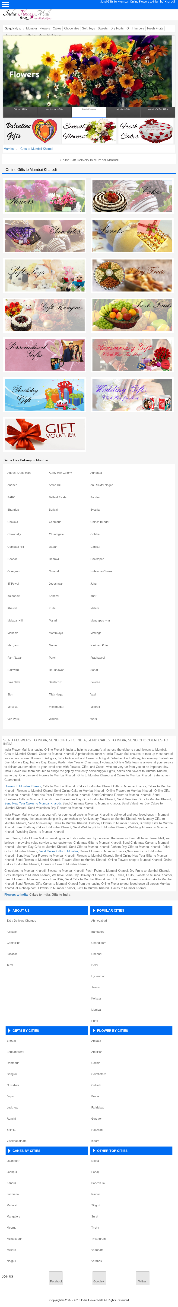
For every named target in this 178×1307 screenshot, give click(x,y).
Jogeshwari (56, 583)
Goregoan (13, 571)
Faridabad (97, 1107)
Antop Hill (55, 485)
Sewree (95, 682)
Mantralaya (56, 633)
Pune (94, 1020)
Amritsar (96, 1052)
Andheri (12, 485)
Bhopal (11, 1040)
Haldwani (97, 1129)
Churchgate (56, 534)
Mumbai (31, 28)
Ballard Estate (58, 497)
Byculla (95, 509)
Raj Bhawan (56, 670)
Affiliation (12, 931)
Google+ (98, 1281)
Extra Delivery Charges (21, 920)
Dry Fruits (117, 28)
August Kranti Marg (19, 472)
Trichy (95, 1227)
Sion (10, 694)
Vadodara (97, 1250)
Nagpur (11, 1261)
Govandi (54, 571)
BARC (11, 497)
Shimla (11, 1129)
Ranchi (11, 1118)
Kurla (52, 608)
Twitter (142, 1281)
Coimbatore (98, 1074)
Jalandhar (13, 1161)
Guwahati (13, 1085)
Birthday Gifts (20, 109)
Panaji (95, 1172)
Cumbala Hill (15, 546)
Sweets (103, 28)
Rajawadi (13, 670)
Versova (12, 706)
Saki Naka (13, 682)
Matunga (96, 633)
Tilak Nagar (56, 694)
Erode (95, 1096)
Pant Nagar (14, 657)
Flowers (45, 28)
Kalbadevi (13, 596)
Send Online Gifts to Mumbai (58, 851)
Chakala (12, 522)
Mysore (11, 1250)
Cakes (57, 28)
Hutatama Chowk (101, 571)
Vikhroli (95, 706)
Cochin (95, 1063)
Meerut (11, 1227)
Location (12, 954)
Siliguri (95, 1205)
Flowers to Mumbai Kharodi (22, 786)
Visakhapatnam (16, 1141)
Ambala (96, 1040)
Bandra (95, 497)
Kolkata (96, 998)
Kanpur (11, 1183)
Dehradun (13, 1063)
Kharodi (12, 608)
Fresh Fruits (155, 28)
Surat (94, 1216)
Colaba (95, 534)
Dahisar (95, 546)
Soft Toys (88, 28)
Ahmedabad (99, 920)
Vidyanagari (56, 706)
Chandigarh (98, 943)
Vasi (93, 694)
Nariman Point (99, 645)
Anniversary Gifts (54, 109)
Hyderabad (98, 976)
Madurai (12, 1205)
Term (10, 965)
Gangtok (12, 1074)
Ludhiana (13, 1194)
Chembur (55, 522)
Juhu (93, 583)
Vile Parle (13, 719)
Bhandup (13, 509)
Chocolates (71, 28)
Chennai (96, 954)
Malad (53, 620)
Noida (95, 1161)
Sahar (94, 670)
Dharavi (54, 559)
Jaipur (11, 1096)
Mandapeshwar (100, 620)
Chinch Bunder (99, 522)
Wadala (54, 719)
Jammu (96, 987)
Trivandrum (98, 1238)
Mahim (94, 608)
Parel (52, 657)
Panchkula (98, 1183)
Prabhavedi (97, 657)
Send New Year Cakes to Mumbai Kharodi (32, 803)
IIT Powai (13, 583)
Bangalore (98, 931)
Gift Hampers (135, 28)
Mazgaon (13, 645)
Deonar (12, 559)
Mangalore (13, 1216)
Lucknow (12, 1107)
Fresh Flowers (89, 109)
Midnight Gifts (123, 109)
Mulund (53, 645)
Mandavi (12, 633)
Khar (93, 596)
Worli (93, 719)
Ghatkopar (97, 559)
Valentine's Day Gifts (158, 109)
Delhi (94, 965)
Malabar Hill (15, 620)
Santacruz (55, 682)
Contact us (13, 943)
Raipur (95, 1194)
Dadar (53, 546)
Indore (95, 1141)
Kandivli (54, 596)
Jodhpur (12, 1172)
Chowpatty (14, 534)
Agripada (96, 472)
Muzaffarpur (14, 1238)
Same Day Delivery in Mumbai (26, 460)
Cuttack (96, 1085)
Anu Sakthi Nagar (101, 485)
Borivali (53, 509)
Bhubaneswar (15, 1052)
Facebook (56, 1281)
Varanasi (96, 1261)
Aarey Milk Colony (60, 472)
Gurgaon (96, 1118)
